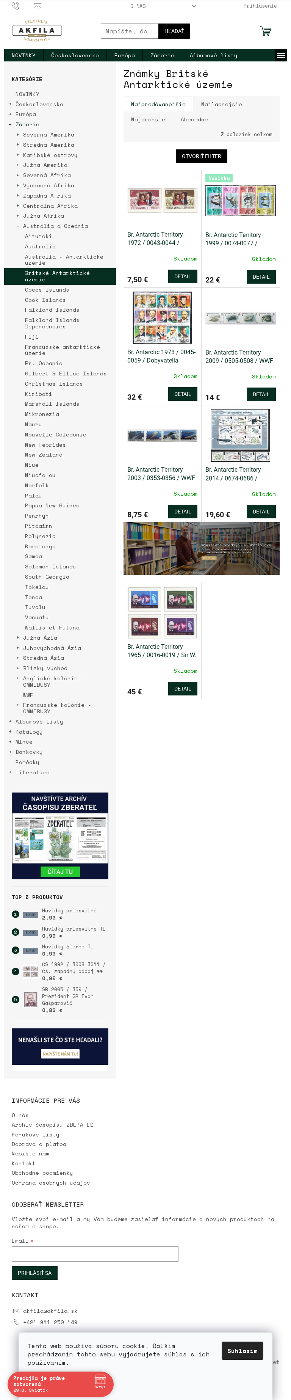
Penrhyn (37, 516)
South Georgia (47, 577)
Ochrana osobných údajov (51, 1183)
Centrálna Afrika (50, 206)
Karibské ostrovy (50, 155)
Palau (33, 495)
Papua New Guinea (52, 505)
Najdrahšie (148, 119)
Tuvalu (35, 607)
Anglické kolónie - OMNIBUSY (53, 681)
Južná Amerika (45, 165)
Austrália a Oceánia (55, 226)
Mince (24, 742)
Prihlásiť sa (35, 1273)
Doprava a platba (39, 1144)
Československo (39, 104)
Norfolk (37, 485)
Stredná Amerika (48, 145)
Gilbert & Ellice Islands (66, 373)
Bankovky (29, 752)
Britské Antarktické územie (57, 276)
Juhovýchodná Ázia (52, 648)
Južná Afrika (43, 216)
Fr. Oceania (44, 363)
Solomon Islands (50, 566)
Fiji (32, 337)
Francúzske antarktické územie (62, 350)
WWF (28, 695)
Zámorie (27, 124)
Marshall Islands (52, 404)
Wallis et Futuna (52, 627)
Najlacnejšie (221, 104)
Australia (40, 246)
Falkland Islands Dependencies (52, 323)
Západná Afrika (47, 195)
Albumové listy (39, 721)
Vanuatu (37, 617)
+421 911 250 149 (50, 1322)
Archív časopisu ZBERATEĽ (53, 1124)
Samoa (33, 556)
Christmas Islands (54, 384)
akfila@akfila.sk (50, 1311)
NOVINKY (27, 94)
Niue (32, 465)
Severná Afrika (47, 175)
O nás (138, 6)
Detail (182, 276)
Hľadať (174, 31)
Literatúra (33, 772)
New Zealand (44, 454)
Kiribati (38, 394)
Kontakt (24, 1163)
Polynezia (40, 536)
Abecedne (194, 119)
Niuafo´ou (40, 475)
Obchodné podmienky (42, 1173)
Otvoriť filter (201, 156)
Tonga (33, 597)
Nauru (33, 424)
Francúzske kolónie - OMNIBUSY (57, 708)
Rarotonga (40, 546)
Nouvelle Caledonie (55, 434)
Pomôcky (27, 762)
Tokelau (37, 587)
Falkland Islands (52, 310)
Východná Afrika (48, 185)
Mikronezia (42, 414)
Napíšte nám (30, 1153)
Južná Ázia (40, 638)
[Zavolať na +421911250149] (23, 5)
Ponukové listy (35, 1134)
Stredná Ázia (43, 658)
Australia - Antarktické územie (64, 260)
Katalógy (29, 732)
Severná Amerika (48, 134)
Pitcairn (38, 526)
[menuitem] (23, 55)
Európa (26, 114)
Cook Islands (45, 300)
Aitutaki (38, 236)
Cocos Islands (47, 289)
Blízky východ (45, 668)
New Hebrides (45, 445)
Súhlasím (242, 1350)
